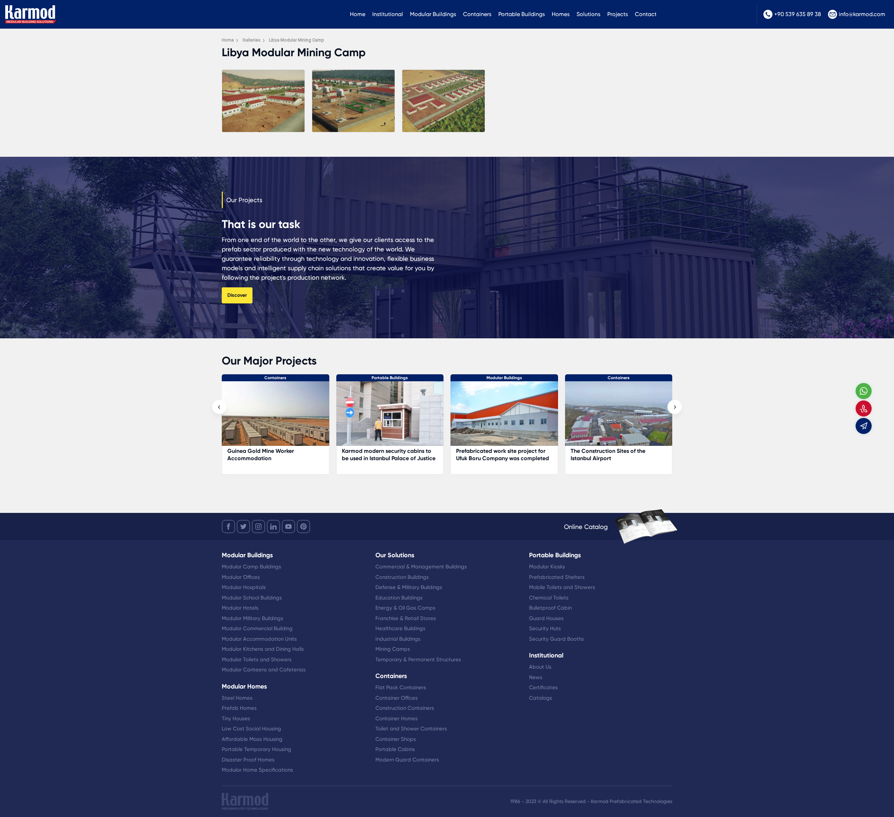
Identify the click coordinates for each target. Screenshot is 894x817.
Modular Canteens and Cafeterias (264, 670)
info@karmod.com (862, 14)
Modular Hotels (240, 608)
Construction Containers (404, 708)
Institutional (387, 14)
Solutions (588, 14)
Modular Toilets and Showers (257, 659)
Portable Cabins (395, 749)
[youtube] (288, 526)
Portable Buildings (521, 14)
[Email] (864, 426)
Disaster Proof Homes (248, 760)
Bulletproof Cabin (550, 608)
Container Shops (395, 739)
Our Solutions (394, 555)
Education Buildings (399, 598)
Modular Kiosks (547, 567)
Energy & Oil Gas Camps (405, 608)
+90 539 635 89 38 (797, 14)
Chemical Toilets (549, 598)
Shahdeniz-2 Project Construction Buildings (615, 455)
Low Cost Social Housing (251, 729)
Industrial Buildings (397, 639)
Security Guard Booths (556, 639)
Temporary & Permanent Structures (418, 659)
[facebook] (228, 526)
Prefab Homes (239, 708)
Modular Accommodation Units (259, 639)
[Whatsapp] (864, 391)
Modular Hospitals (244, 587)
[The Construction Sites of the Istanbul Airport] (504, 417)
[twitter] (243, 526)
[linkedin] (273, 526)
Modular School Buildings (252, 598)
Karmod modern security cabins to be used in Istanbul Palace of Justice (274, 455)
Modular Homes (244, 686)
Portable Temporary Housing (256, 749)
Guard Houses (546, 618)
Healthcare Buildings (400, 628)
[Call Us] (864, 408)
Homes (561, 14)
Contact (646, 14)
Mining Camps (392, 649)
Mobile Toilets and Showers (562, 587)
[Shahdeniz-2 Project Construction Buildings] (619, 417)
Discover (237, 295)
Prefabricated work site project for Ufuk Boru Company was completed (388, 455)
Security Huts (545, 628)
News (535, 677)
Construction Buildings (402, 577)
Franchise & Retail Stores (405, 618)
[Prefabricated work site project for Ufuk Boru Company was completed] (390, 417)
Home (357, 14)
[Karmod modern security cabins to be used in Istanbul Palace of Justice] (276, 417)
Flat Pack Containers (400, 687)
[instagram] (258, 526)
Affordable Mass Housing (252, 739)
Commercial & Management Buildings (421, 567)
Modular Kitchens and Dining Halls (263, 649)
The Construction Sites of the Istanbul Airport (493, 455)
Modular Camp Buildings (251, 567)
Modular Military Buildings (252, 618)
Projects (617, 14)
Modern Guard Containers (407, 760)
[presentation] (219, 407)
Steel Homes (237, 698)
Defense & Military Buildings (408, 587)
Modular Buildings (433, 14)
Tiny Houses (236, 718)
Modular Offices (241, 577)
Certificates (543, 687)
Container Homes (396, 718)
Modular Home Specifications (257, 770)
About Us (540, 667)
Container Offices (396, 698)
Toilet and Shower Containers (411, 729)
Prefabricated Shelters (557, 577)
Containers (477, 14)
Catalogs (540, 698)
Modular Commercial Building (257, 628)
